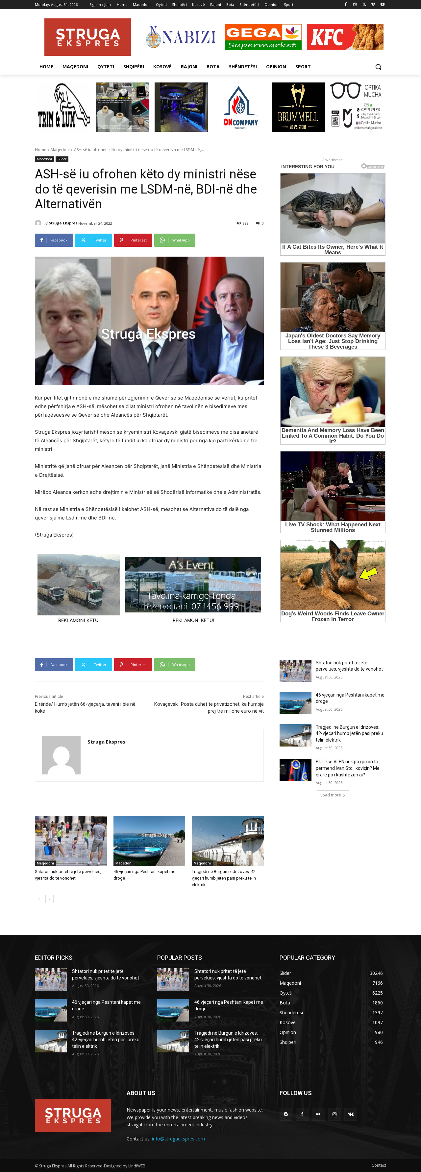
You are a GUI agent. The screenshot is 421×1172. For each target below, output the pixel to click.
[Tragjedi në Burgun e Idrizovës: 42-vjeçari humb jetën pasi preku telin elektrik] (228, 841)
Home (40, 149)
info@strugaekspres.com (178, 1139)
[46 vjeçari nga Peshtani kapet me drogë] (149, 841)
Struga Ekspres (63, 222)
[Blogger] (286, 1114)
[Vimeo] (373, 5)
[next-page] (49, 899)
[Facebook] (346, 5)
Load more (330, 795)
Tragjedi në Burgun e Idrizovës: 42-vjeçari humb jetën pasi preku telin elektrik (224, 878)
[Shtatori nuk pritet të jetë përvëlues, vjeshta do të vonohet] (71, 841)
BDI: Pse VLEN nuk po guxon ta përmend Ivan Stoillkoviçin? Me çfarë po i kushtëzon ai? (348, 768)
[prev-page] (39, 899)
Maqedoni (60, 149)
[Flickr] (318, 1114)
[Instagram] (355, 5)
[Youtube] (382, 5)
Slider (62, 159)
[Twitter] (364, 5)
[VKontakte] (350, 1114)
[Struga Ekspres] (39, 223)
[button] (378, 67)
